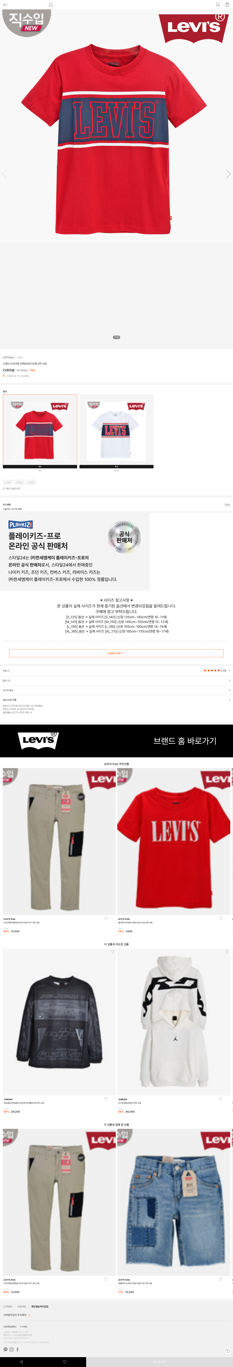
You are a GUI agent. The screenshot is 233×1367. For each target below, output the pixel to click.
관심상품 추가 (111, 771)
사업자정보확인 (9, 1326)
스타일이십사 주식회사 (14, 1315)
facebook (17, 1349)
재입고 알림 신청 (13, 488)
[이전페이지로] (6, 5)
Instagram (11, 1349)
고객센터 (7, 1306)
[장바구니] (106, 926)
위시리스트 (64, 1362)
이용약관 (21, 1306)
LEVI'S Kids (8, 357)
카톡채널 (5, 1349)
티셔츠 (20, 357)
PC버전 (23, 1326)
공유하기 (21, 1362)
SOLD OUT (159, 1362)
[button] (227, 175)
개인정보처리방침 (39, 1306)
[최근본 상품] (227, 1350)
